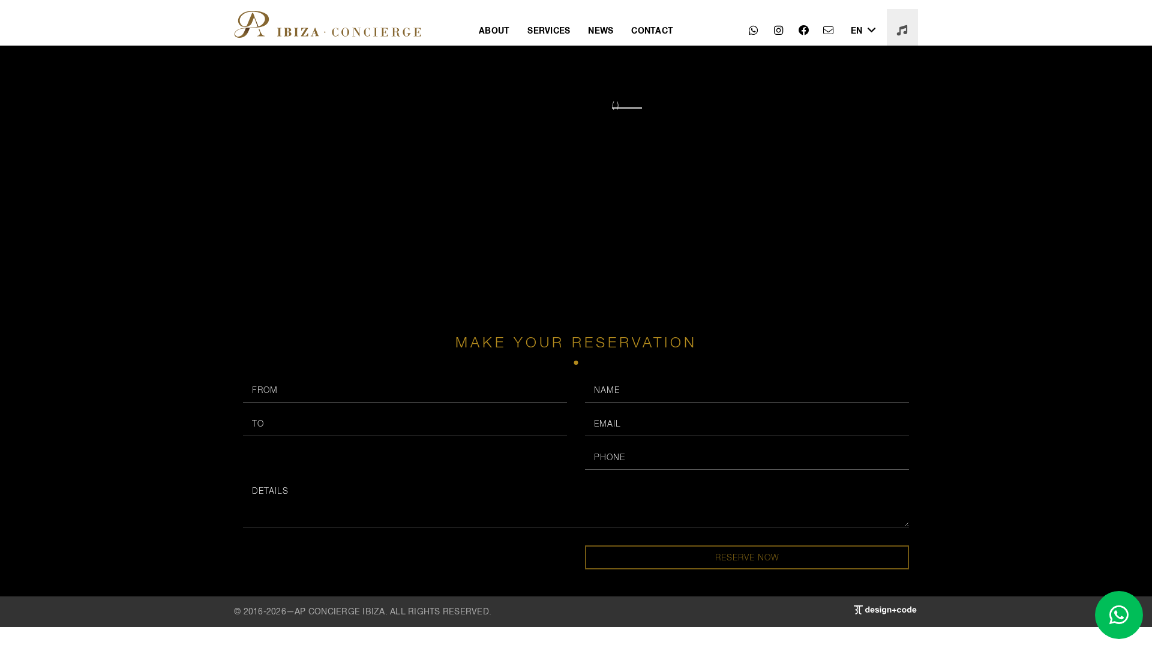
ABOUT (494, 30)
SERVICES (548, 30)
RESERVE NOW (747, 557)
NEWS (600, 30)
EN (858, 30)
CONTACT (652, 30)
